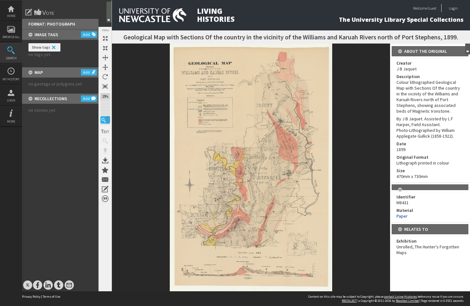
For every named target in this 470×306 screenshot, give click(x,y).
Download (105, 160)
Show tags (41, 47)
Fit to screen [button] (105, 48)
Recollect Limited (407, 301)
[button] (105, 120)
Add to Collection (105, 170)
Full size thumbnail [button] (105, 38)
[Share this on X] (27, 282)
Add (86, 34)
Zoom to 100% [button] (105, 86)
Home (11, 16)
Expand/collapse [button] (467, 49)
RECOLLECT (349, 301)
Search (11, 58)
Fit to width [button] (105, 57)
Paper (402, 216)
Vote (44, 12)
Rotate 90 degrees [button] (105, 77)
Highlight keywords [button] (105, 151)
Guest (432, 8)
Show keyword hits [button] (105, 141)
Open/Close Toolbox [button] (109, 12)
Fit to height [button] (105, 67)
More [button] (11, 121)
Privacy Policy (31, 296)
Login (11, 100)
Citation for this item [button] (105, 199)
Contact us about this (105, 179)
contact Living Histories (400, 296)
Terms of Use (51, 296)
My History (11, 79)
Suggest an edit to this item (28, 12)
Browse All (11, 37)
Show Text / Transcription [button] (105, 131)
